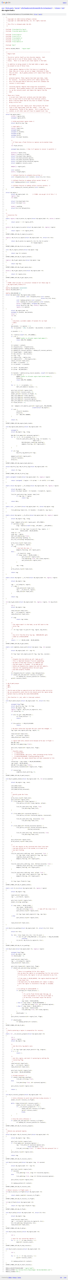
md (63, 8)
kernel (17, 8)
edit (40, 14)
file (35, 14)
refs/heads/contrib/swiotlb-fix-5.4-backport (36, 8)
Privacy (14, 1277)
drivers (57, 8)
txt (61, 1277)
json (65, 1277)
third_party (9, 8)
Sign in (64, 2)
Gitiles (10, 1277)
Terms (19, 1277)
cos (3, 8)
